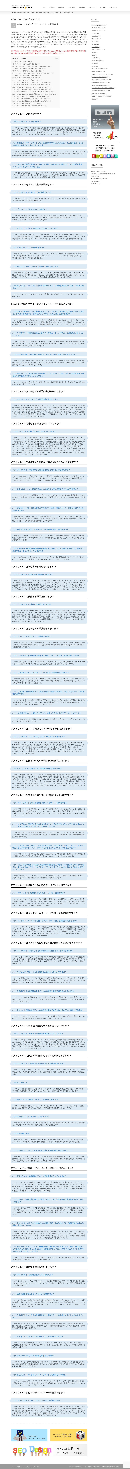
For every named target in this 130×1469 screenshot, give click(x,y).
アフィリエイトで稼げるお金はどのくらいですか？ (28, 71)
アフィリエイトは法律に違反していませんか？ (28, 103)
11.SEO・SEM (95, 57)
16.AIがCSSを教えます (97, 71)
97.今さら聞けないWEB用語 (98, 93)
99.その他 (94, 98)
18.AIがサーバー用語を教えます (99, 77)
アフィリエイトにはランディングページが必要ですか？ (30, 105)
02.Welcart (94, 33)
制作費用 (61, 7)
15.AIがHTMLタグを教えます (98, 68)
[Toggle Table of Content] (55, 58)
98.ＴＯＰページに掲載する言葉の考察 (101, 96)
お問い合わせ (113, 7)
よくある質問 (71, 7)
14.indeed (94, 66)
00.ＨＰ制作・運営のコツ (97, 27)
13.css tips (94, 63)
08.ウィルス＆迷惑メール (97, 49)
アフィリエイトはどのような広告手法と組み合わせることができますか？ (36, 94)
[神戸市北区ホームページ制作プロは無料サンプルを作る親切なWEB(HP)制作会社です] (22, 7)
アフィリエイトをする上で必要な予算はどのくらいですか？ (32, 96)
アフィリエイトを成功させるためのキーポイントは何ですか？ (32, 89)
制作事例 (82, 7)
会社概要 (52, 7)
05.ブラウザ (94, 41)
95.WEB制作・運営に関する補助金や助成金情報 (103, 88)
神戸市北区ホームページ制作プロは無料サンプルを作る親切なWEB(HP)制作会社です (97, 1466)
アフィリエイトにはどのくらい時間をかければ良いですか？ (32, 84)
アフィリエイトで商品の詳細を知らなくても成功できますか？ (32, 98)
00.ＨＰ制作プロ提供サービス (99, 25)
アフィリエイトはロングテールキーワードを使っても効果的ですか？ (34, 91)
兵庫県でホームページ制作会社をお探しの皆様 (28, 1466)
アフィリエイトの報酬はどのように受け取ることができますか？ (33, 101)
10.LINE (93, 55)
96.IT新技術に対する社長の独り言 (100, 90)
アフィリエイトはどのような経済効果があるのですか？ (30, 68)
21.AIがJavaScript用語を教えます (99, 85)
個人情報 (103, 7)
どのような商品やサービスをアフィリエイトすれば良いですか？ (32, 66)
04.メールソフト (95, 38)
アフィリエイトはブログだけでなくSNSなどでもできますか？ (32, 82)
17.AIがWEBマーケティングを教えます (101, 74)
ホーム (13, 1466)
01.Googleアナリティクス (98, 30)
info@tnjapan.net (97, 183)
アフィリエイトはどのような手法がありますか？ (28, 80)
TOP (44, 7)
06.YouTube (94, 44)
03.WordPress (95, 36)
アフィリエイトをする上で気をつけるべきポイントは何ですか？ (33, 87)
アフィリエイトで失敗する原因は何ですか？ (26, 78)
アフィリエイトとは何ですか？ (22, 61)
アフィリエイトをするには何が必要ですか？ (26, 64)
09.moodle (94, 52)
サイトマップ (92, 7)
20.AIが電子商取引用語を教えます (100, 82)
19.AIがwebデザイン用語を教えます (100, 79)
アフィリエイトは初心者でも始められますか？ (27, 75)
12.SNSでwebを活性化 (97, 60)
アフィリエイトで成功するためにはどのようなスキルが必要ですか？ (34, 73)
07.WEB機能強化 (95, 47)
